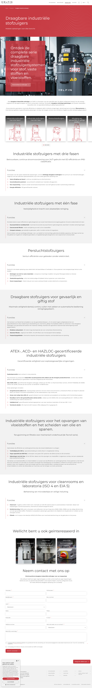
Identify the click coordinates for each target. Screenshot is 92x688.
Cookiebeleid (66, 684)
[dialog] (10, 673)
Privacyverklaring (17, 642)
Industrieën (60, 2)
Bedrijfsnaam (9, 597)
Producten (68, 2)
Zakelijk (79, 2)
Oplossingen (52, 2)
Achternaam (50, 590)
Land (7, 604)
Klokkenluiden (76, 684)
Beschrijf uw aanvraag (11, 631)
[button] (11, 684)
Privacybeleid (58, 684)
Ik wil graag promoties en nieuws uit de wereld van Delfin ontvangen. (25, 646)
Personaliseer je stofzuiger (19, 84)
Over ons (65, 673)
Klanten (74, 2)
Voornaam (8, 590)
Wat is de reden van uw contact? (55, 624)
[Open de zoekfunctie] (88, 2)
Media (80, 671)
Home (7, 8)
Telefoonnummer (10, 624)
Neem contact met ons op (83, 674)
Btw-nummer (50, 597)
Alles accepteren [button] (11, 678)
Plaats (48, 610)
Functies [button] (11, 170)
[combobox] (16, 660)
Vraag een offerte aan (81, 661)
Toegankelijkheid (85, 684)
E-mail (48, 617)
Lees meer (11, 676)
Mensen (65, 675)
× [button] (18, 660)
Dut (84, 2)
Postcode (8, 617)
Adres (7, 610)
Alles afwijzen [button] (10, 681)
